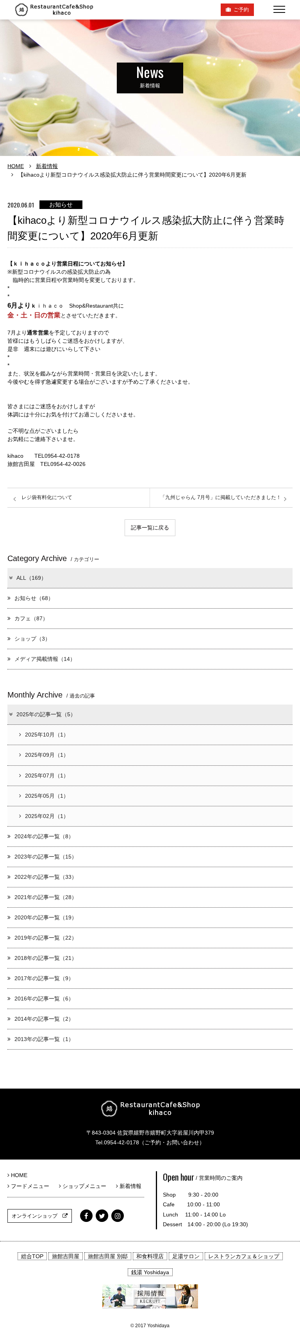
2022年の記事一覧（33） (45, 877)
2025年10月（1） (47, 734)
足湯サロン (186, 1256)
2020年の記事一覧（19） (45, 917)
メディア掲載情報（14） (44, 659)
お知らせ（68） (34, 598)
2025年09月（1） (47, 755)
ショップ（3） (32, 639)
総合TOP (32, 1256)
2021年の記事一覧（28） (45, 897)
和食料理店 (150, 1256)
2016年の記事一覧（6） (44, 998)
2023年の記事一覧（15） (45, 856)
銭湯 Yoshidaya (150, 1272)
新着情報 (47, 166)
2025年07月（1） (47, 775)
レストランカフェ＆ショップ (243, 1256)
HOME (15, 166)
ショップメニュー (86, 1186)
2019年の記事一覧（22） (45, 938)
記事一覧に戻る (150, 527)
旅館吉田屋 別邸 (108, 1256)
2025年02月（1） (47, 816)
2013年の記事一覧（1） (44, 1039)
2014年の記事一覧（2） (44, 1019)
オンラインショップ (37, 1216)
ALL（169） (31, 578)
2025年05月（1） (47, 796)
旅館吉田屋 (65, 1256)
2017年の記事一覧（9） (44, 978)
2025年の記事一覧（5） (46, 714)
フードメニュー (32, 1186)
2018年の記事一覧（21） (45, 958)
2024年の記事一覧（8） (44, 836)
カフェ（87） (31, 618)
